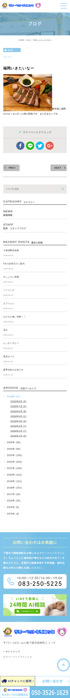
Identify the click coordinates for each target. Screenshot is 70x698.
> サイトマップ (11, 652)
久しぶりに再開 (11, 277)
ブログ (28, 40)
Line (30, 146)
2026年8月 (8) (18, 401)
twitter (40, 146)
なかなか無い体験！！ (14, 316)
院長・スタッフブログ (42, 40)
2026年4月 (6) (18, 421)
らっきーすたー (11, 343)
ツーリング (8, 290)
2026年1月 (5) (18, 435)
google (50, 146)
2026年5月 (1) (18, 416)
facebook (20, 146)
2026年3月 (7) (18, 426)
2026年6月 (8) (18, 411)
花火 (5, 330)
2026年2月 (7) (18, 431)
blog (10, 50)
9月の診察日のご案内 (14, 263)
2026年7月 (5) (18, 406)
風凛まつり (8, 356)
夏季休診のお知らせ (13, 369)
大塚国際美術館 (11, 250)
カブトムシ (8, 303)
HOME (21, 40)
